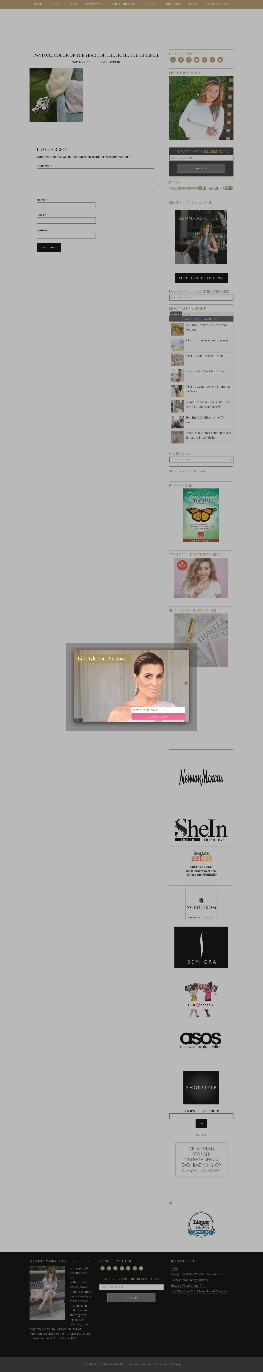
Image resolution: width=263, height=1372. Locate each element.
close (78, 720)
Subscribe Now (158, 716)
